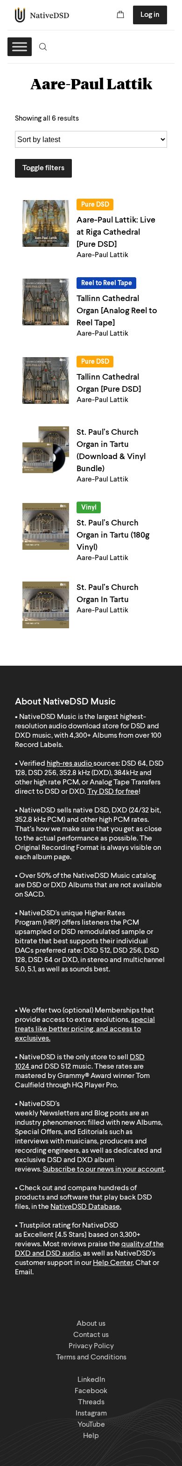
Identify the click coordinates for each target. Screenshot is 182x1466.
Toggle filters (43, 168)
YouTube (91, 1425)
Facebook (91, 1391)
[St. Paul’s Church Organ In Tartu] (45, 605)
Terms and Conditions (91, 1357)
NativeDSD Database (85, 1207)
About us (91, 1324)
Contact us (91, 1335)
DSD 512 (57, 1067)
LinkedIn (91, 1380)
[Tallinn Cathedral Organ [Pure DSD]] (45, 380)
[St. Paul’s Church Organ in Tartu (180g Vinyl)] (45, 526)
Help (91, 1436)
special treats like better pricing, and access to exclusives (85, 1029)
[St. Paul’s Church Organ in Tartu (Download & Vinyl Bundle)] (45, 449)
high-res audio (69, 764)
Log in (150, 15)
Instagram (91, 1413)
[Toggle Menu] (19, 46)
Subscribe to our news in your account (103, 1169)
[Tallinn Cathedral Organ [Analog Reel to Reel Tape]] (45, 302)
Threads (91, 1402)
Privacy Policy (91, 1346)
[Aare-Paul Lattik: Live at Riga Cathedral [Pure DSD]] (45, 223)
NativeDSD (42, 14)
